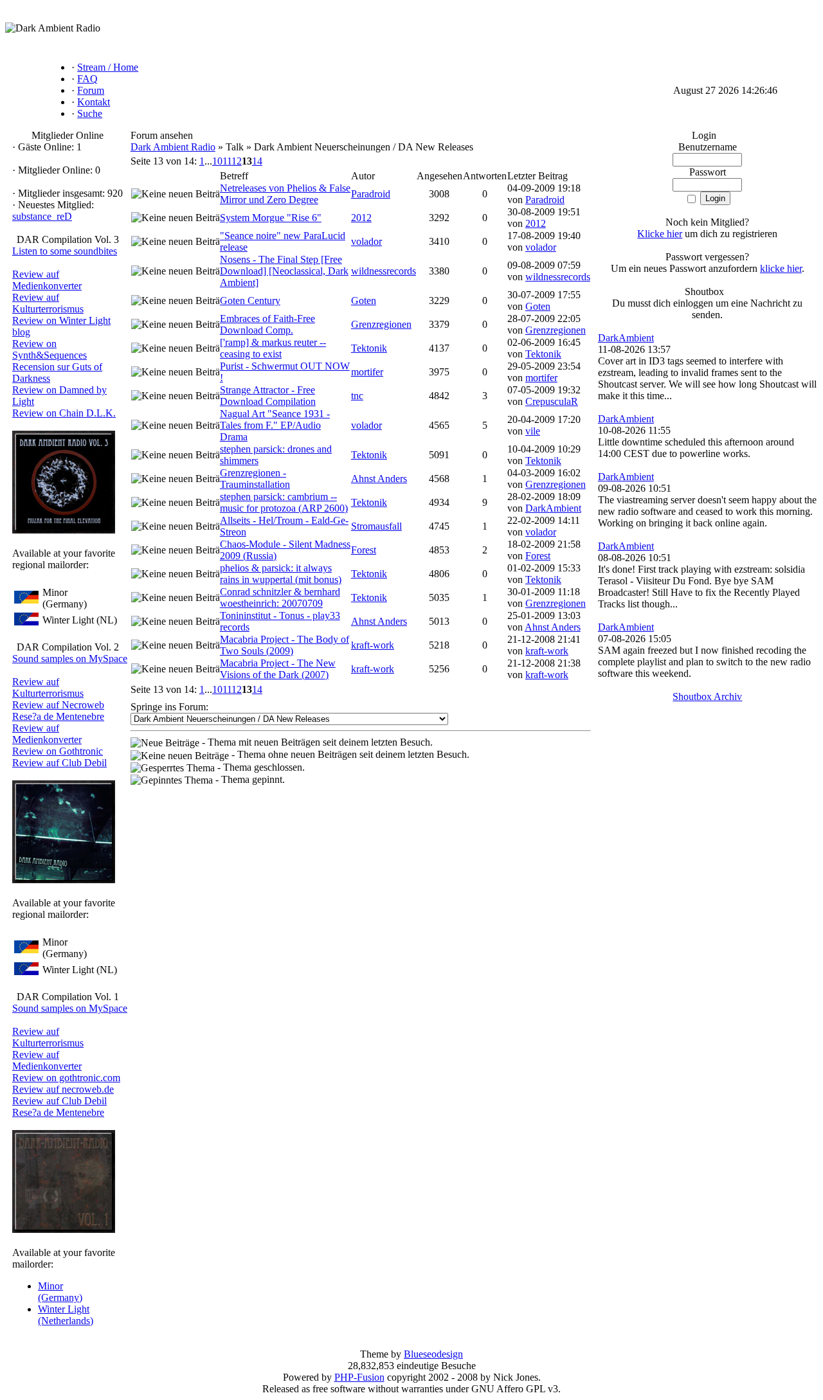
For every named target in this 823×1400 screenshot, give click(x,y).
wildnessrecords (383, 270)
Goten (363, 300)
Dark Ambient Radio (173, 146)
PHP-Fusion (359, 1377)
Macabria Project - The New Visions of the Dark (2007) (278, 669)
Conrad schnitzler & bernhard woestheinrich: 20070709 (280, 597)
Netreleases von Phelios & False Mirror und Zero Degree (285, 194)
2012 (361, 217)
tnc (357, 395)
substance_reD (42, 216)
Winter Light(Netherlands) (65, 1315)
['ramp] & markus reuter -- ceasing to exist (273, 348)
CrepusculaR (551, 401)
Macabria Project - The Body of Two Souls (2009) (284, 645)
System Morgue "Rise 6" (270, 217)
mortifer (367, 371)
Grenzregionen (381, 324)
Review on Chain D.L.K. (64, 413)
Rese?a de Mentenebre (58, 716)
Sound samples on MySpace (69, 658)
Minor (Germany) (60, 1291)
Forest (363, 549)
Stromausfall (376, 526)
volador (366, 241)
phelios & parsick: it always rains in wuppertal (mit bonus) (280, 573)
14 (257, 161)
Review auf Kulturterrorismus (48, 303)
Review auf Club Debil (59, 762)
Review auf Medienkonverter (47, 280)
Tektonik (369, 348)
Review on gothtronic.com (66, 1077)
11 (226, 161)
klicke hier (781, 268)
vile (532, 431)
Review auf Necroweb (58, 704)
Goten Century (250, 300)
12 (236, 161)
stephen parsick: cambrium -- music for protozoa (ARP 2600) (284, 502)
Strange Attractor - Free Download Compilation (268, 395)
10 (217, 161)
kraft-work (372, 645)
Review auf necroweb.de (63, 1089)
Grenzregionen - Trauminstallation (255, 478)
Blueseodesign (433, 1354)
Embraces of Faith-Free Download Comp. (267, 324)
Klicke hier (659, 233)
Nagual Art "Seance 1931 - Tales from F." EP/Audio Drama (275, 425)
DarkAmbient (553, 508)
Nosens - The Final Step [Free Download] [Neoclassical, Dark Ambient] (284, 271)
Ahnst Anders (379, 478)
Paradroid (370, 193)
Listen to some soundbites (64, 251)
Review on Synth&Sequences (49, 349)
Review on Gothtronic (57, 751)
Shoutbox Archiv (707, 696)
